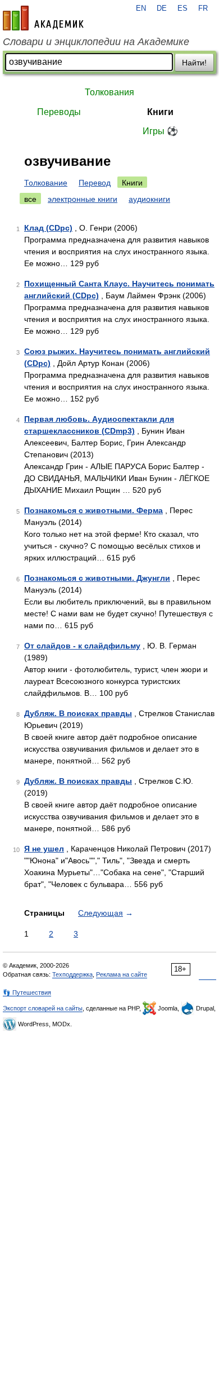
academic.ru (43, 18)
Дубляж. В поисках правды (78, 713)
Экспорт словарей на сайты (43, 1008)
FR (203, 8)
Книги (160, 112)
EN (141, 8)
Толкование (45, 182)
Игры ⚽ (160, 131)
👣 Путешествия (27, 992)
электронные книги (82, 199)
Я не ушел (44, 848)
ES (182, 8)
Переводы (59, 112)
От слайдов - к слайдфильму (82, 645)
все (30, 199)
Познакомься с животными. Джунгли (97, 577)
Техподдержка (72, 974)
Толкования (109, 92)
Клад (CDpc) (48, 227)
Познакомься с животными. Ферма (93, 510)
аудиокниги (149, 199)
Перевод (95, 182)
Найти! (194, 62)
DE (162, 8)
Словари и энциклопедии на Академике (96, 41)
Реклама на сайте (121, 974)
